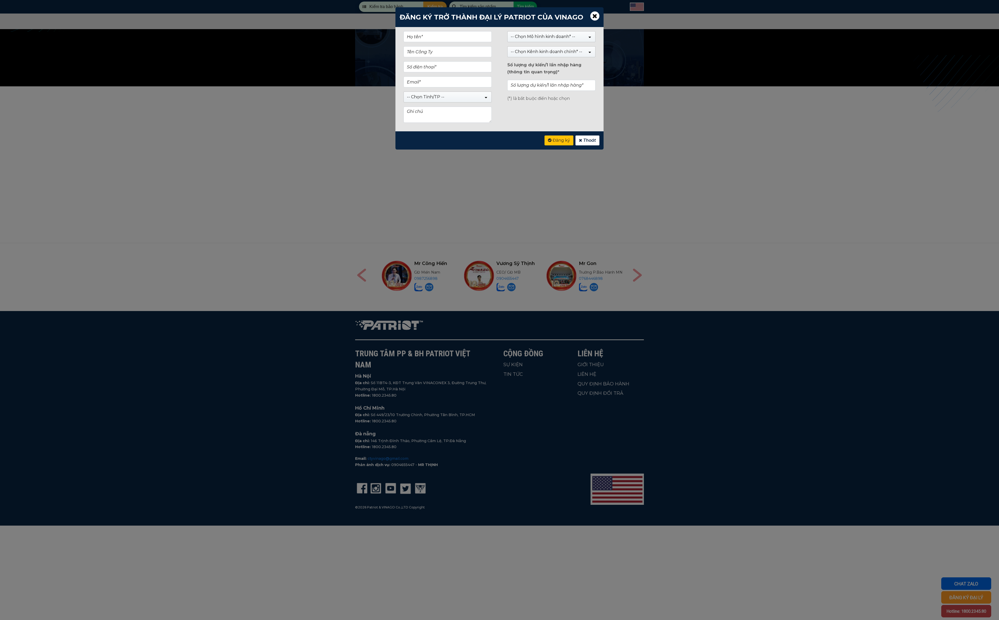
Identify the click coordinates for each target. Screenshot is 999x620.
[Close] (594, 16)
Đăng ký (561, 140)
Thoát (589, 140)
